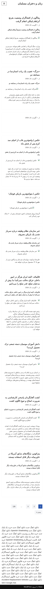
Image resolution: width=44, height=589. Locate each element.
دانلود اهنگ (30, 564)
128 (14, 506)
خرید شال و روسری (30, 534)
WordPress (28, 587)
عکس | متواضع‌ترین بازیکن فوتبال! (24, 194)
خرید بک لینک (7, 527)
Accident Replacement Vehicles (15, 580)
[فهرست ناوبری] (4, 3)
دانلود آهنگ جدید (18, 527)
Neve (40, 587)
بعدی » (38, 512)
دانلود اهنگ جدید (32, 527)
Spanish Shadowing (19, 530)
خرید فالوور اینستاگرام (10, 552)
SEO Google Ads (9, 583)
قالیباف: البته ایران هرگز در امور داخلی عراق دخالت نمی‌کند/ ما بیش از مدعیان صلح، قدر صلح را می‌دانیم (22, 280)
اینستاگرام (11, 564)
